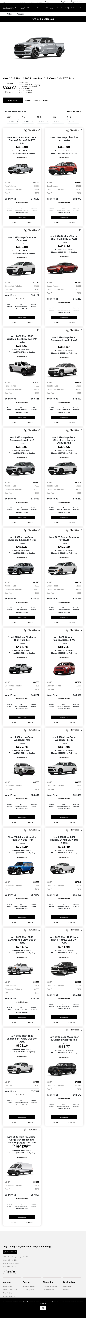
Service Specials (28, 1290)
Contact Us (11, 1252)
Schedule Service (29, 1286)
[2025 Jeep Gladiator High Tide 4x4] (22, 669)
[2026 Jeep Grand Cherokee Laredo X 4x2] (64, 369)
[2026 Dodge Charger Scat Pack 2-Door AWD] (64, 268)
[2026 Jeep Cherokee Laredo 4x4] (64, 169)
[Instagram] (9, 1272)
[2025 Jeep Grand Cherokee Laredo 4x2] (22, 469)
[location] (45, 1)
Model (39, 117)
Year (9, 117)
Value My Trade (48, 1290)
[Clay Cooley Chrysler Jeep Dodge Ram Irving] (9, 8)
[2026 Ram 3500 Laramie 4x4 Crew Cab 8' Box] (22, 969)
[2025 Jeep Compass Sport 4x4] (22, 269)
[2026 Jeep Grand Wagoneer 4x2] (22, 769)
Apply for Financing (50, 1286)
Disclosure (45, 100)
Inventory (8, 1282)
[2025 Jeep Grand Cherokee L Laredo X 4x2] (22, 569)
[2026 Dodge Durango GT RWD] (64, 569)
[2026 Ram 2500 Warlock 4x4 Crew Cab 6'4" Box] (22, 368)
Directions (66, 1290)
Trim (54, 117)
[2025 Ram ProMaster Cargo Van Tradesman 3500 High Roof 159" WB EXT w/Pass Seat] (22, 1169)
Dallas (9, 14)
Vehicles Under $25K (10, 1290)
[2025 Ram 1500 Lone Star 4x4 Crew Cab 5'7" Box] (64, 969)
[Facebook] (5, 1272)
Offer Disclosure (22, 157)
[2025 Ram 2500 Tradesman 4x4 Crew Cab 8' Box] (64, 869)
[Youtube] (14, 1272)
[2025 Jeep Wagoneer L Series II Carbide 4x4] (64, 1069)
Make (24, 117)
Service (27, 1282)
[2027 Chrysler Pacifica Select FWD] (64, 669)
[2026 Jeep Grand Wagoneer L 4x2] (64, 769)
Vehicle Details (12, 100)
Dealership (69, 1282)
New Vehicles (7, 1286)
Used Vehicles (8, 1293)
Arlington (20, 14)
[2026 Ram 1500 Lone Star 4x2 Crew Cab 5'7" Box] (22, 169)
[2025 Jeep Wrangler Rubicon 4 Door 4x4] (22, 869)
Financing (48, 1282)
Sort (69, 117)
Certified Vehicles (9, 1296)
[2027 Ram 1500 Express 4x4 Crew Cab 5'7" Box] (22, 1068)
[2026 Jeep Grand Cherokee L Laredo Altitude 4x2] (64, 469)
